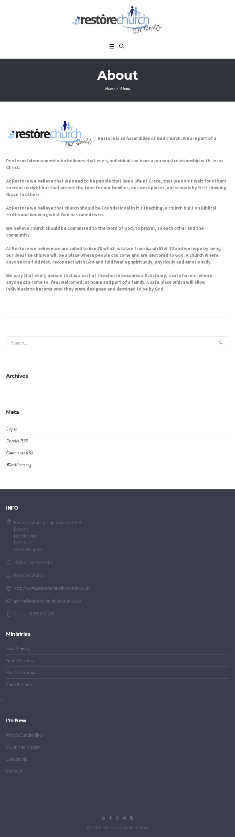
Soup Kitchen (19, 684)
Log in (11, 429)
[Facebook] (110, 818)
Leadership (17, 759)
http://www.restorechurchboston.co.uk (51, 588)
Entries (17, 441)
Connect (14, 771)
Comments (19, 453)
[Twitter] (124, 818)
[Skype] (132, 818)
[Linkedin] (103, 818)
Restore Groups (21, 672)
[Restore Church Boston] (117, 20)
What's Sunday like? (24, 735)
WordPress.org (18, 465)
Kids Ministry (18, 648)
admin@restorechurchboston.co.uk (47, 601)
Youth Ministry (19, 660)
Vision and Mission (23, 747)
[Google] (117, 818)
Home (110, 89)
